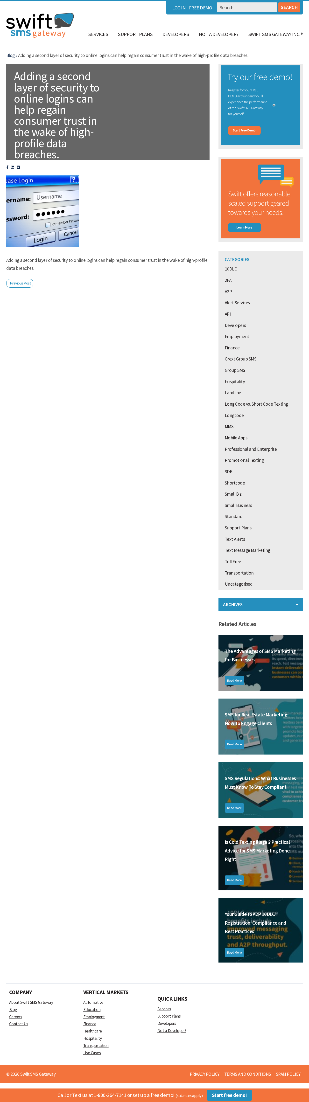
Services (98, 34)
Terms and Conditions (247, 1074)
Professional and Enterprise (251, 449)
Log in (179, 8)
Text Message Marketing (247, 550)
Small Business (238, 505)
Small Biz (233, 494)
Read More (234, 680)
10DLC (231, 269)
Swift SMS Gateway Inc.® (275, 34)
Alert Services (237, 302)
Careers (15, 1016)
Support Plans (135, 34)
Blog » (11, 55)
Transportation (239, 573)
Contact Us (18, 1023)
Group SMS (235, 370)
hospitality (235, 381)
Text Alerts (235, 539)
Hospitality (92, 1038)
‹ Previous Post (19, 283)
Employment (237, 336)
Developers (175, 34)
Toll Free (233, 561)
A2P (228, 291)
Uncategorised (239, 584)
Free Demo (200, 8)
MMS (229, 426)
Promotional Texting (244, 460)
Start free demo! (229, 1095)
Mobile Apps (236, 438)
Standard (234, 516)
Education (92, 1009)
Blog (13, 1009)
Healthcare (92, 1031)
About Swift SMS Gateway (31, 1002)
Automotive (93, 1002)
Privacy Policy (204, 1074)
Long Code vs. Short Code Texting (256, 404)
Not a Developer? (219, 34)
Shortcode (235, 483)
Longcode (234, 415)
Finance (232, 348)
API (228, 314)
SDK (228, 471)
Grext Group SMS (241, 359)
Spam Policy (288, 1074)
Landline (233, 392)
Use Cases (92, 1052)
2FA (228, 280)
